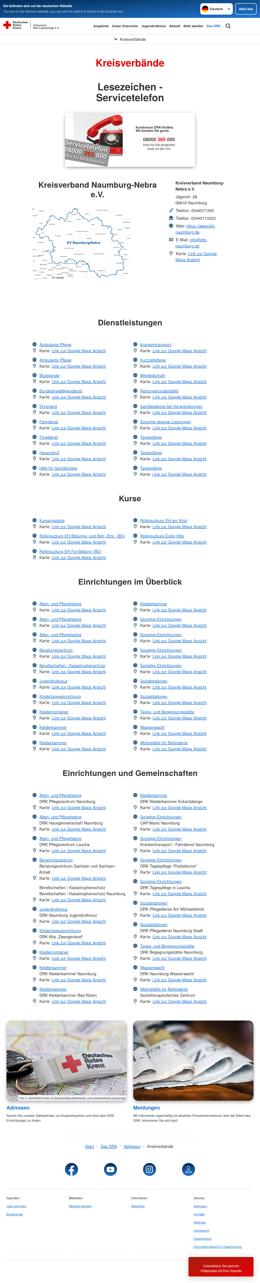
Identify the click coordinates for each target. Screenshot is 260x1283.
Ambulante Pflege (55, 344)
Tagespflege (151, 437)
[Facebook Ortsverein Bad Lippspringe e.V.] (71, 1169)
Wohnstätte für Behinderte (164, 743)
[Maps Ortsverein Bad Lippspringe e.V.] (188, 1169)
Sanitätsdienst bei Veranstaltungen (171, 406)
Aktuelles (138, 1206)
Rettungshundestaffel (159, 391)
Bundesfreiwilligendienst (60, 391)
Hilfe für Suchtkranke (58, 468)
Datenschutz (203, 1238)
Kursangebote (52, 520)
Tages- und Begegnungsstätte (167, 712)
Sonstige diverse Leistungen (165, 422)
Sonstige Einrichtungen (161, 619)
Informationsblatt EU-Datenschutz (218, 1246)
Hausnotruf (49, 452)
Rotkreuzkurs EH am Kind (163, 520)
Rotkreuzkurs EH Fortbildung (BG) (70, 551)
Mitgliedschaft (152, 375)
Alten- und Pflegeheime (60, 604)
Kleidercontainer (53, 712)
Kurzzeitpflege (153, 360)
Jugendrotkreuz (153, 26)
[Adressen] (66, 1061)
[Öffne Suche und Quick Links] (228, 26)
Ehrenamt (48, 406)
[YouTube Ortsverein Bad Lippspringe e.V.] (110, 1169)
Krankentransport (156, 344)
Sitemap (200, 1222)
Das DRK (214, 26)
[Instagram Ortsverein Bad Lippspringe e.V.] (149, 1169)
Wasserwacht (152, 727)
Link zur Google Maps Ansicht (196, 256)
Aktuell (174, 26)
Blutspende (49, 375)
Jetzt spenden (16, 1206)
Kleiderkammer (53, 727)
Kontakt (199, 1214)
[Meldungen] (193, 1061)
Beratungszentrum (56, 650)
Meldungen (146, 1107)
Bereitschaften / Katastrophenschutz (72, 665)
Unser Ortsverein (125, 26)
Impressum (201, 1230)
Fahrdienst (48, 422)
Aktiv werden (193, 26)
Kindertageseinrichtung (60, 696)
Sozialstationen (153, 681)
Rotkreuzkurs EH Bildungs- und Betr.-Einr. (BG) (82, 536)
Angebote (101, 26)
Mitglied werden (80, 1206)
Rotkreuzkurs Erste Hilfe (162, 536)
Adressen (18, 1107)
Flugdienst (48, 437)
